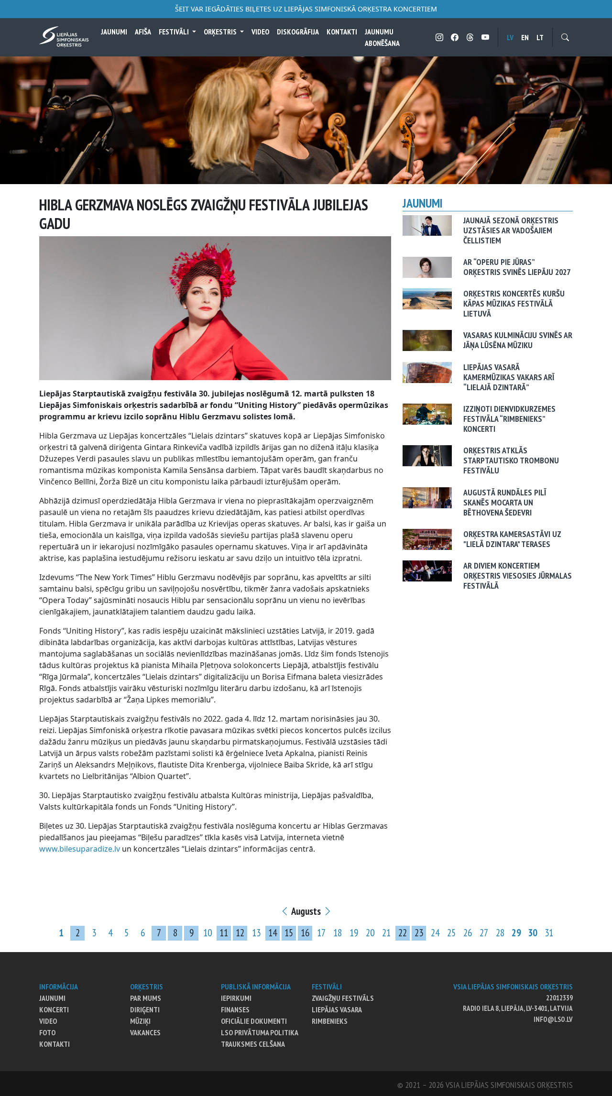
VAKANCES (145, 1032)
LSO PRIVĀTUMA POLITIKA (259, 1032)
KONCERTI (54, 1009)
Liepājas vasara (337, 1009)
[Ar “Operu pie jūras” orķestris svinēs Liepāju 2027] (427, 266)
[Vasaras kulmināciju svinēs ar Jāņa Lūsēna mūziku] (427, 340)
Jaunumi (114, 31)
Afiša (143, 31)
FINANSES (235, 1009)
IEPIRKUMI (236, 998)
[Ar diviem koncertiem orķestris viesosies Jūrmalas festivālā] (427, 570)
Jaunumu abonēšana (382, 37)
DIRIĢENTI (145, 1009)
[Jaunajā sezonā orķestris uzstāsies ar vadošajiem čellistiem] (427, 224)
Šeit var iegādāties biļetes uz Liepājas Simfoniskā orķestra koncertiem (306, 8)
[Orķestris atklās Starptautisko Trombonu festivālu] (427, 455)
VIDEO (48, 1021)
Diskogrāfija (298, 31)
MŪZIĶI (140, 1021)
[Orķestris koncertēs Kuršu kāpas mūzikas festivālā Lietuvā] (427, 298)
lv (510, 37)
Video (260, 31)
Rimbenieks (330, 1021)
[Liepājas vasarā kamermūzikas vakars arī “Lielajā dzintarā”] (427, 371)
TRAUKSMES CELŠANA (253, 1044)
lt (540, 37)
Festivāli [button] (174, 31)
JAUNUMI (52, 998)
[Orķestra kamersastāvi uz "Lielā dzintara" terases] (427, 538)
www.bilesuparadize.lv (79, 849)
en (525, 37)
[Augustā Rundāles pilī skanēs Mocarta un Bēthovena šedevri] (427, 497)
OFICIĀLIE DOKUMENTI (254, 1021)
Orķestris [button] (221, 31)
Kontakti (342, 31)
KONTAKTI (54, 1044)
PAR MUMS (145, 998)
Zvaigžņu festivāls (343, 998)
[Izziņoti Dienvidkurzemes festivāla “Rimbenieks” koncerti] (427, 413)
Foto (47, 1032)
